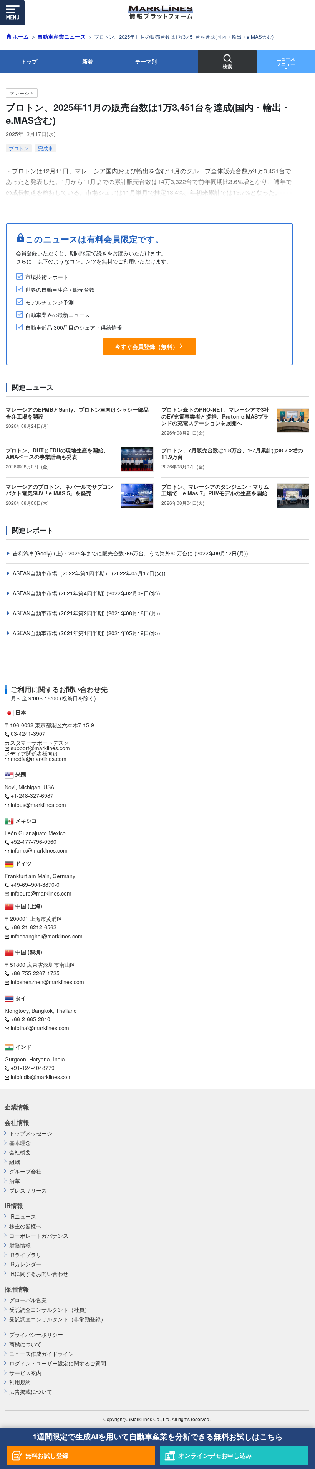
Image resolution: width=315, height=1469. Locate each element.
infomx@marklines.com (39, 850)
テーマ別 (146, 61)
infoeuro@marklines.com (41, 893)
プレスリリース (28, 1190)
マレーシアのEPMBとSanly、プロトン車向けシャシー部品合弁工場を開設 (77, 413)
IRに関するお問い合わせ (38, 1273)
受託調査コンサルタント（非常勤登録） (57, 1319)
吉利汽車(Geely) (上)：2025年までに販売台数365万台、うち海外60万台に (103, 553)
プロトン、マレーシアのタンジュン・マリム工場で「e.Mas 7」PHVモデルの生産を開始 (215, 490)
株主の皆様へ (25, 1226)
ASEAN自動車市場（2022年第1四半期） (62, 573)
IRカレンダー (25, 1264)
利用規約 (20, 1382)
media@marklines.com (38, 758)
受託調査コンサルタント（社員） (49, 1309)
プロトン (19, 148)
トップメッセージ (30, 1133)
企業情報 (17, 1107)
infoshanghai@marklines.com (47, 936)
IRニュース (22, 1216)
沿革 (14, 1181)
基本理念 (20, 1143)
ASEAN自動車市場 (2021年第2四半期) (59, 613)
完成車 (45, 148)
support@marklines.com (40, 748)
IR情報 (14, 1206)
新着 (87, 61)
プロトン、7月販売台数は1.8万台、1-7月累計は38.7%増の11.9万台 (232, 453)
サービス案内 (25, 1373)
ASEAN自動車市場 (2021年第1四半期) (59, 633)
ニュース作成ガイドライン (41, 1354)
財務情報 (20, 1245)
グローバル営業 (28, 1300)
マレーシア (21, 93)
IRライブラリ (25, 1255)
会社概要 (20, 1152)
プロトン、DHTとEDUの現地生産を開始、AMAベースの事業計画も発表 (57, 453)
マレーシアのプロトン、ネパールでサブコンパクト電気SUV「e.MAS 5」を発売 (59, 490)
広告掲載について (30, 1391)
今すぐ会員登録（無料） (146, 346)
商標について (25, 1344)
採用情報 (17, 1289)
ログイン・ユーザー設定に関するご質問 (57, 1363)
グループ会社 (25, 1171)
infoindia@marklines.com (41, 1077)
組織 (14, 1161)
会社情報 (17, 1122)
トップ (29, 61)
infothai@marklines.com (40, 1028)
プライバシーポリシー (36, 1334)
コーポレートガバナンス (38, 1235)
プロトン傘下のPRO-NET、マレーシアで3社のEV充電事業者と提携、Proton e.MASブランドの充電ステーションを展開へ (215, 416)
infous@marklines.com (38, 804)
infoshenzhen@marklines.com (47, 982)
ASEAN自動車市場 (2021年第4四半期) (59, 593)
